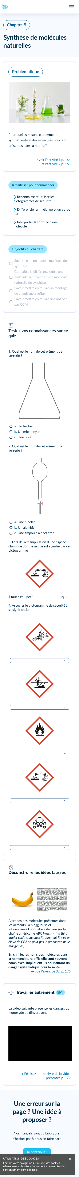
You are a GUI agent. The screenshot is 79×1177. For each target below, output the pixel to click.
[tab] (55, 249)
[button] (39, 116)
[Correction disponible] (62, 597)
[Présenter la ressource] (66, 71)
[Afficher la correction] (55, 249)
